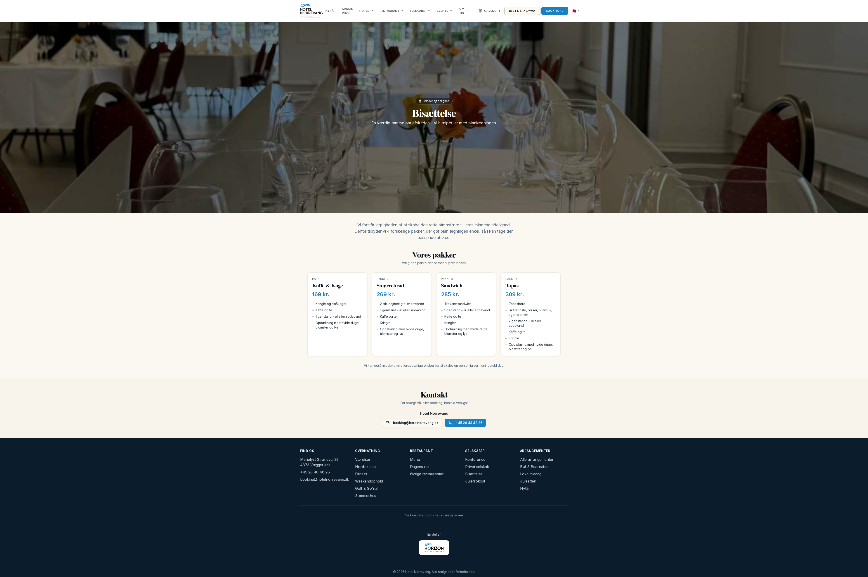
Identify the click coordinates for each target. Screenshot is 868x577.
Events (442, 10)
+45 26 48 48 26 (469, 423)
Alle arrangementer (537, 459)
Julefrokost (475, 481)
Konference (475, 459)
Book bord (555, 10)
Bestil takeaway (522, 10)
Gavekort (492, 10)
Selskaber (418, 10)
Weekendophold (369, 481)
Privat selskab (477, 466)
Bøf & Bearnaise (534, 466)
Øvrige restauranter (427, 474)
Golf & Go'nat (366, 488)
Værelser (362, 459)
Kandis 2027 (347, 11)
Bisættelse (473, 474)
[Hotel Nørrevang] (311, 11)
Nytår (331, 10)
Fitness (361, 474)
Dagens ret (419, 466)
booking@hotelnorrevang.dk (415, 423)
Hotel (364, 10)
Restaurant (389, 10)
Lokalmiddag (530, 474)
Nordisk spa (365, 466)
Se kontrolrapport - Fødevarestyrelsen (434, 515)
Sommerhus (365, 495)
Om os (461, 11)
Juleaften (528, 481)
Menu (415, 459)
